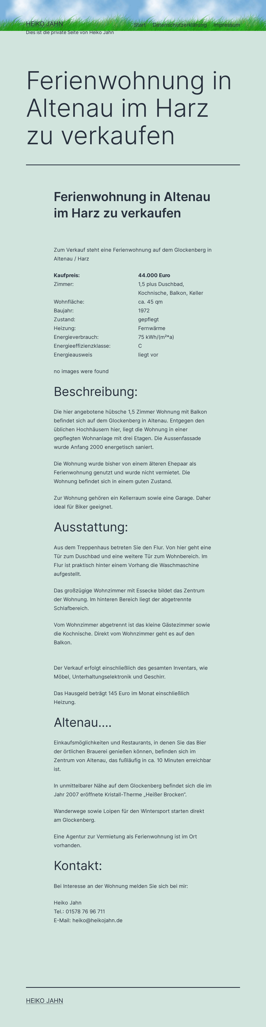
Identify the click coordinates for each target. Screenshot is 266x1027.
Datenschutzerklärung (180, 25)
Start (140, 25)
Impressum (227, 25)
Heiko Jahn (44, 24)
